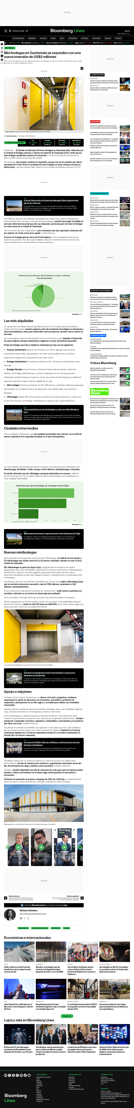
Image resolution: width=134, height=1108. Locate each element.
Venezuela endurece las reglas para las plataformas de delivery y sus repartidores (113, 1006)
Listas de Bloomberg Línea (76, 1089)
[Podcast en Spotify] (29, 1075)
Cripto (70, 1084)
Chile (37, 1087)
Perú (37, 1089)
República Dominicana (42, 1099)
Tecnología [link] (84, 38)
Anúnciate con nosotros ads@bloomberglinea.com (115, 1095)
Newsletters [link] (32, 38)
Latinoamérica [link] (72, 38)
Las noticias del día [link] (18, 38)
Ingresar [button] (127, 31)
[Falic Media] (118, 33)
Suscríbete (104, 1077)
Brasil (38, 1079)
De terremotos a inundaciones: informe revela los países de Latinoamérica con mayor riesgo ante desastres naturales (104, 400)
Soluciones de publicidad (108, 1098)
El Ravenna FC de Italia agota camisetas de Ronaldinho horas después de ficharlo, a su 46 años (18, 1049)
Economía (71, 1077)
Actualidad (72, 1082)
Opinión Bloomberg (98, 335)
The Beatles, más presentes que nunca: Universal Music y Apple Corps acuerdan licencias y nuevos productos (51, 1050)
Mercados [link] (43, 38)
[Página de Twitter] (9, 1075)
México (38, 1080)
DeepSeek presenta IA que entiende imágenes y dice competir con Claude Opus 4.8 (51, 1006)
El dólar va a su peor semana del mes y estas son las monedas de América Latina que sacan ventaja (104, 216)
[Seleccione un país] (27, 31)
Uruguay (38, 1094)
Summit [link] (53, 38)
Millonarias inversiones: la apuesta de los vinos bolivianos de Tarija (52, 533)
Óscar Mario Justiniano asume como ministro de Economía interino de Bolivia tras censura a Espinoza (81, 970)
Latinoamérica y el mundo (43, 1077)
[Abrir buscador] (10, 31)
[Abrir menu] (6, 31)
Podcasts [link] (118, 38)
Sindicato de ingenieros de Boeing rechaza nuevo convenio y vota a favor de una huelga (21, 899)
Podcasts (71, 1087)
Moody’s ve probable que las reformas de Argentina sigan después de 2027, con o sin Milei (49, 969)
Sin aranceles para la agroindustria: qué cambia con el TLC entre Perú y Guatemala (65, 899)
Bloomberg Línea (23, 928)
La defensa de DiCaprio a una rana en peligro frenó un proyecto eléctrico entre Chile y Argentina (82, 1049)
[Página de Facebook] (5, 1075)
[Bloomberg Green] (110, 391)
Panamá (38, 1092)
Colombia (39, 1084)
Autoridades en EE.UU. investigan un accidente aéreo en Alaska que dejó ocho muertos (113, 969)
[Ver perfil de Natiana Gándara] (12, 915)
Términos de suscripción (108, 1080)
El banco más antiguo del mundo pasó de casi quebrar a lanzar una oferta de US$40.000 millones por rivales (104, 315)
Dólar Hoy (71, 1080)
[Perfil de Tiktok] (25, 1075)
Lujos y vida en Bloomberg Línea (29, 1020)
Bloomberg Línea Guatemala (39, 928)
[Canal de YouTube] (13, 1075)
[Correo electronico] (21, 918)
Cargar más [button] (67, 1016)
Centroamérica (56, 928)
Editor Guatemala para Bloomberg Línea (33, 914)
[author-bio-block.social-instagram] (28, 918)
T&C (102, 1084)
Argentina (39, 1082)
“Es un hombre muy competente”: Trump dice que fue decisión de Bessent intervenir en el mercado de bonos (104, 141)
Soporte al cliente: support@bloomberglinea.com (115, 1096)
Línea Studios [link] (96, 38)
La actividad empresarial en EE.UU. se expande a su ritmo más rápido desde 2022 (82, 1006)
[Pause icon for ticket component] (5, 43)
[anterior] (5, 898)
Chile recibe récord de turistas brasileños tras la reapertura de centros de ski (17, 969)
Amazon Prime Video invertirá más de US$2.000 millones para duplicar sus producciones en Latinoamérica (114, 1050)
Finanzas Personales (74, 1085)
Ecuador (38, 1091)
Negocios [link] (108, 38)
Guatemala (10, 48)
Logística (66, 928)
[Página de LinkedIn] (21, 1075)
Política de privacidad (107, 1079)
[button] (82, 68)
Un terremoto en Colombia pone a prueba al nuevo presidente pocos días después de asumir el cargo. (103, 377)
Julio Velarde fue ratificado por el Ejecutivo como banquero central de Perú (18, 1006)
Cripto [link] (62, 38)
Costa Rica (39, 1096)
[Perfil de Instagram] (17, 1075)
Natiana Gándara (11, 136)
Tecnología (104, 1082)
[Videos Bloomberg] (110, 363)
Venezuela (39, 1085)
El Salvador (39, 1097)
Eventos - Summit (106, 1091)
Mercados (72, 1079)
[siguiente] (82, 898)
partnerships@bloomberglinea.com (111, 1093)
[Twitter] (24, 918)
